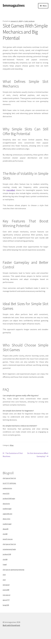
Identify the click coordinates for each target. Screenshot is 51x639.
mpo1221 (6, 493)
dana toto (6, 519)
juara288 (6, 590)
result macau (8, 539)
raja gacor (6, 595)
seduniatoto (7, 488)
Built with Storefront (11, 625)
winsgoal (6, 585)
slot (4, 575)
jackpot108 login (9, 498)
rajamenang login (9, 549)
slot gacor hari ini (9, 478)
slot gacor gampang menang (13, 569)
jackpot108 (7, 554)
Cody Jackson (29, 21)
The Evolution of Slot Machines (13, 454)
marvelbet (10, 190)
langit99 (6, 605)
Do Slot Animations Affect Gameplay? (37, 454)
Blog (11, 445)
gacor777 (6, 600)
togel (5, 564)
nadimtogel (7, 509)
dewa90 (5, 529)
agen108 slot (7, 514)
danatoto (6, 504)
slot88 (5, 534)
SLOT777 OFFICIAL (9, 483)
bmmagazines (14, 5)
